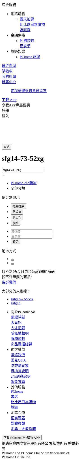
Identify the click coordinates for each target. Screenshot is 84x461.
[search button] (3, 175)
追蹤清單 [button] (18, 91)
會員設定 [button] (39, 91)
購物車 (7, 71)
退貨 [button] (28, 91)
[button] (42, 30)
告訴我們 (9, 282)
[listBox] (42, 250)
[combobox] (42, 161)
